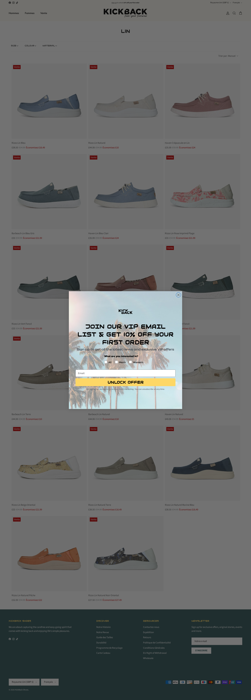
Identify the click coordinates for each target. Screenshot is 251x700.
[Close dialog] (178, 294)
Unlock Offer (126, 382)
